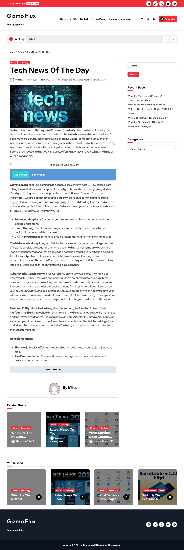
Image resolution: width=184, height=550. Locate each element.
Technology (24, 63)
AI (60, 79)
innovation (78, 79)
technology (100, 79)
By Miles (19, 79)
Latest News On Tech (139, 100)
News (13, 63)
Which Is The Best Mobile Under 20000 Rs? (150, 109)
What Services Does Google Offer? (100, 437)
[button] (173, 39)
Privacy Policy (98, 18)
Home (63, 18)
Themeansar (114, 544)
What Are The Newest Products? (21, 437)
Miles (72, 388)
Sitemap (113, 18)
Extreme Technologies (139, 126)
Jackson (58, 438)
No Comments (47, 79)
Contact (84, 18)
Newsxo (100, 544)
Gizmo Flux (21, 15)
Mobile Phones (150, 490)
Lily (17, 441)
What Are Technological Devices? (145, 122)
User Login (125, 18)
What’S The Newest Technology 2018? (148, 117)
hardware (67, 79)
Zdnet (131, 113)
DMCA (73, 18)
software (89, 79)
